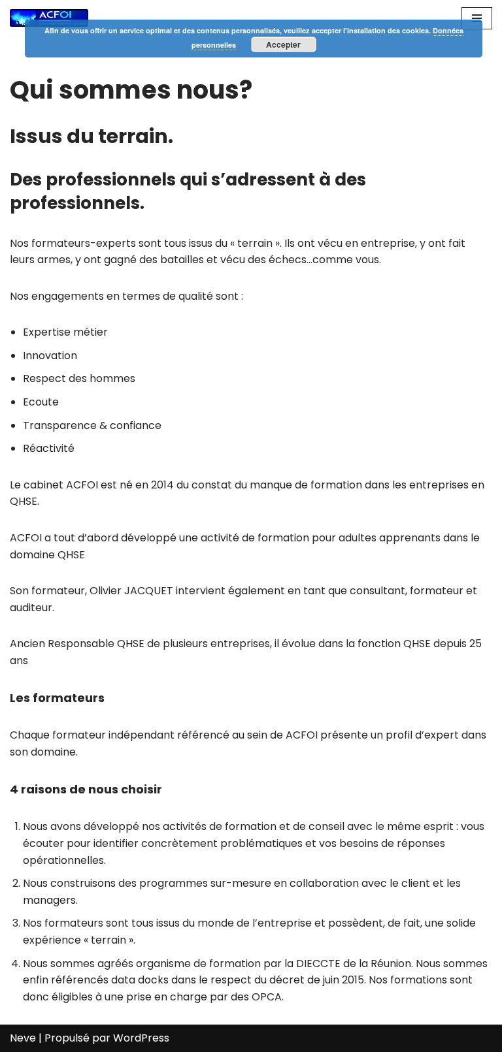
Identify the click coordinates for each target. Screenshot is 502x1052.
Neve (23, 1037)
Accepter (283, 44)
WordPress (141, 1037)
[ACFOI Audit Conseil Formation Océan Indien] (49, 18)
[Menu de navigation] (476, 18)
